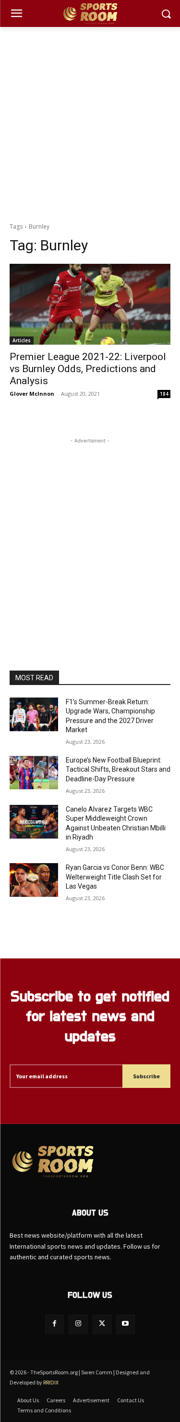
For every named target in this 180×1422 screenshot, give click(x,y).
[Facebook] (54, 1324)
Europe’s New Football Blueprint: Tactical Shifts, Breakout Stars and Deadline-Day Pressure (118, 769)
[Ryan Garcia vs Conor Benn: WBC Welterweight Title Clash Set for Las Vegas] (34, 880)
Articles (21, 340)
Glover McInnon (32, 393)
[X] (102, 1324)
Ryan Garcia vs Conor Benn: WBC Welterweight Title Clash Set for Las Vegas (115, 877)
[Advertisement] (90, 122)
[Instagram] (78, 1324)
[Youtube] (125, 1324)
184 (164, 393)
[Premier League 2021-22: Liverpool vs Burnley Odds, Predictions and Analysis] (90, 304)
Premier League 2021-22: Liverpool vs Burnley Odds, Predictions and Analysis (88, 369)
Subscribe (146, 1076)
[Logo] (90, 13)
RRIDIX (51, 1382)
